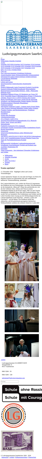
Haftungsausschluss (21, 457)
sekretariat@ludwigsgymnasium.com (13, 378)
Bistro (6, 164)
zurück (3, 360)
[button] (3, 59)
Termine (7, 162)
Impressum (5, 457)
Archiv (7, 159)
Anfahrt (11, 457)
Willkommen (9, 155)
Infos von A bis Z (10, 161)
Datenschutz (32, 457)
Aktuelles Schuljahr (11, 157)
